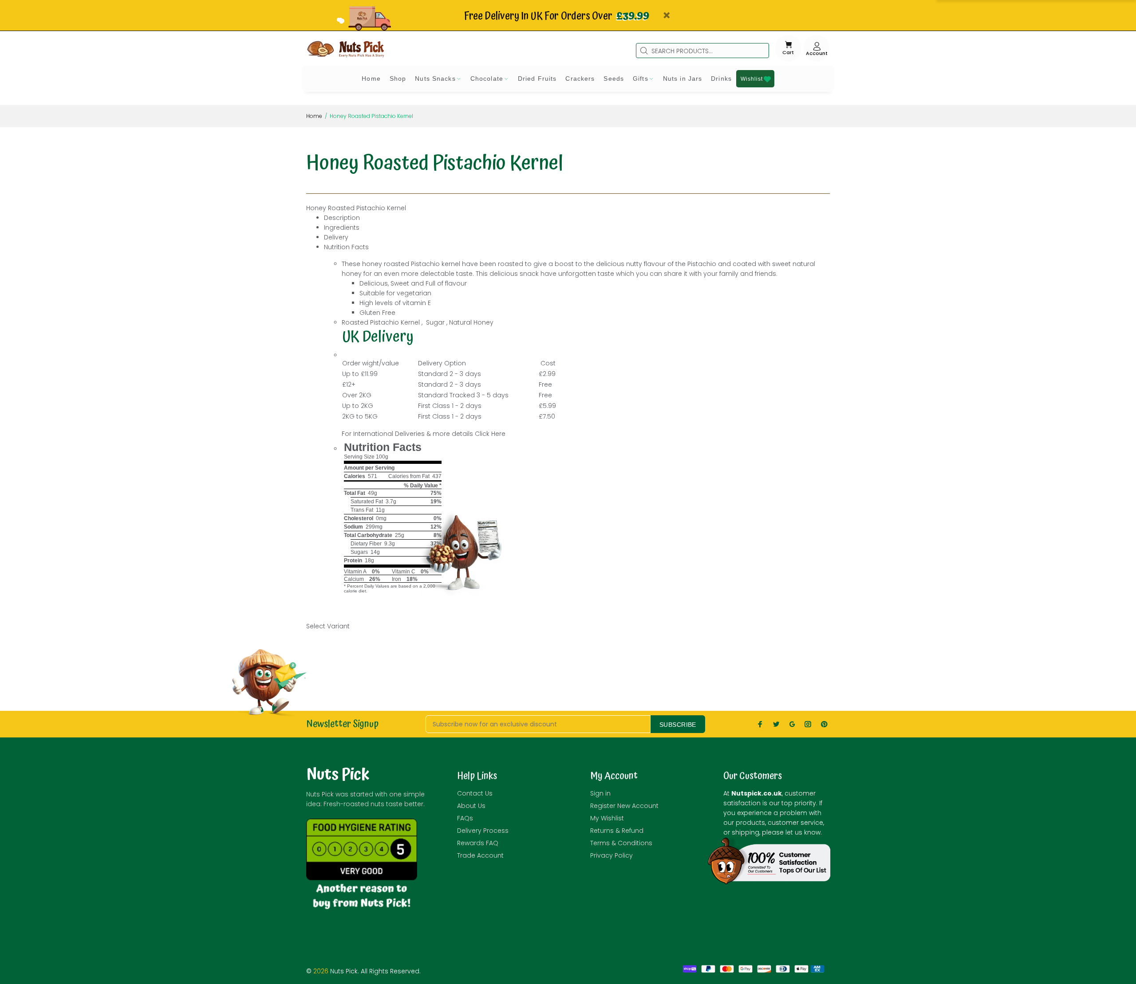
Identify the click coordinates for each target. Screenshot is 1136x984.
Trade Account (480, 855)
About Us (471, 805)
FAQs (465, 818)
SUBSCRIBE (677, 724)
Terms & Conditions (621, 843)
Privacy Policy (611, 855)
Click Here (490, 433)
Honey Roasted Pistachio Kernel (356, 208)
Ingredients (341, 227)
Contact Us (475, 793)
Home (314, 116)
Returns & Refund (616, 830)
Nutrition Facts (346, 247)
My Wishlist (607, 818)
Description (342, 217)
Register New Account (624, 805)
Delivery (336, 237)
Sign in (600, 793)
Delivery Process (483, 830)
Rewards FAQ (477, 843)
